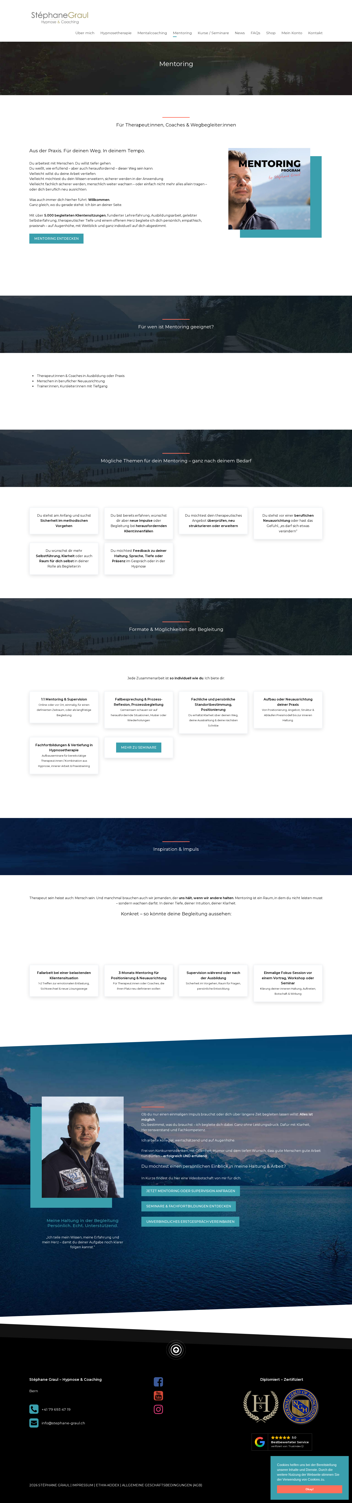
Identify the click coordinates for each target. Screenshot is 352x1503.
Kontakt (315, 33)
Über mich (85, 33)
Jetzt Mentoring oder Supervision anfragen (190, 1191)
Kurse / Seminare (213, 33)
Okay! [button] (310, 1489)
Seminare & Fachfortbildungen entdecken (188, 1206)
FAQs (255, 33)
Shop (271, 33)
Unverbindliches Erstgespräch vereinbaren (190, 1222)
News (240, 33)
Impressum (82, 1485)
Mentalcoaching (152, 33)
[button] (326, 1479)
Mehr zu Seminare (138, 747)
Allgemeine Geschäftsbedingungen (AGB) (162, 1485)
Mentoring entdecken (56, 239)
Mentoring (182, 33)
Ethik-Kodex (107, 1485)
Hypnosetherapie (116, 33)
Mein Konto (292, 33)
